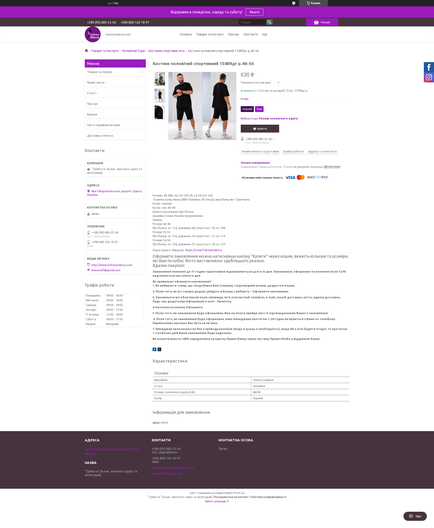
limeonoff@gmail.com (105, 270)
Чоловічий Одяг (133, 51)
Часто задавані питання (103, 124)
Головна (186, 34)
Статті (92, 93)
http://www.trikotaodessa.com (112, 264)
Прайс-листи (95, 82)
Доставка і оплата (100, 135)
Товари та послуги (210, 34)
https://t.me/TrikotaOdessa (203, 250)
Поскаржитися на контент (231, 496)
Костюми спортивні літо (167, 51)
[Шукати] (269, 22)
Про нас (233, 34)
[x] (159, 350)
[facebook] (154, 350)
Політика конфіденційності (269, 496)
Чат (418, 516)
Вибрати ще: (269, 118)
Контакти (251, 34)
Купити (262, 128)
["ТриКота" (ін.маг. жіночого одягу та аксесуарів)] (93, 34)
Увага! (254, 12)
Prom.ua (239, 492)
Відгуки (92, 114)
